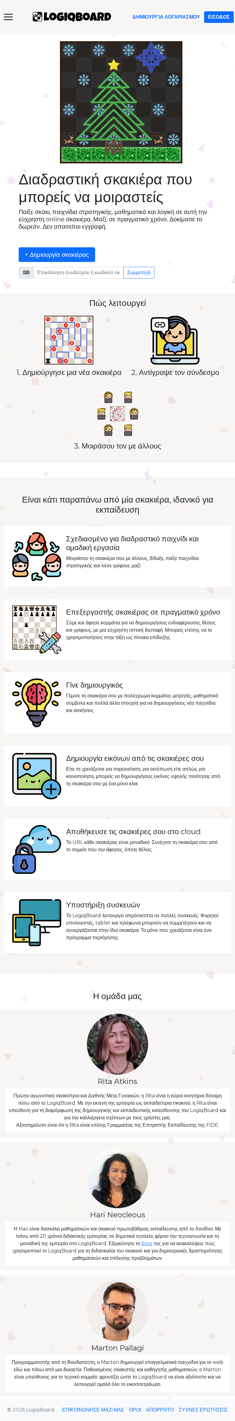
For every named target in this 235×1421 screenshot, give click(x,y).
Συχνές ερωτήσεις (203, 1410)
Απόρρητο (160, 1410)
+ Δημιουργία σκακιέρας (57, 254)
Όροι (135, 1410)
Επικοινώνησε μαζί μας (93, 1410)
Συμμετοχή (139, 272)
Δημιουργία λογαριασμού (166, 17)
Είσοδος (219, 17)
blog (147, 1243)
